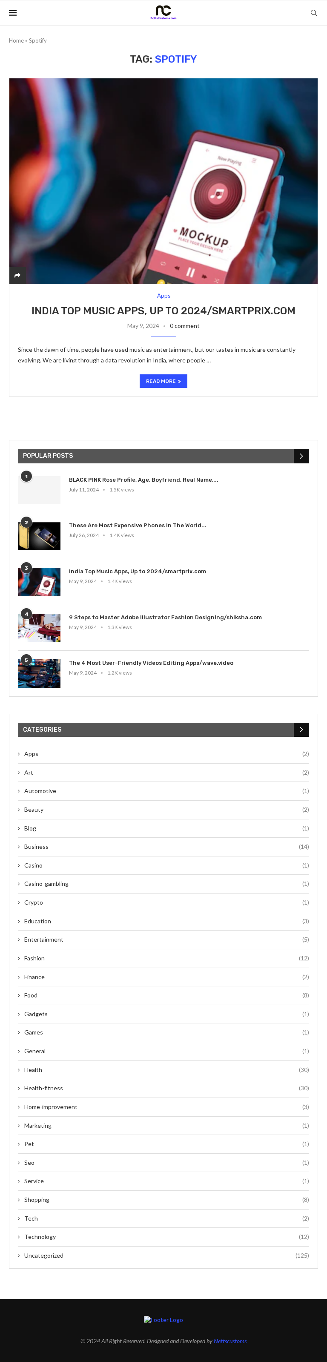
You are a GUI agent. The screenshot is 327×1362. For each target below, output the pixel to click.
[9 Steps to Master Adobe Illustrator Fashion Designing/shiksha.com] (39, 628)
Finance (166, 976)
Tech (166, 1218)
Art (166, 772)
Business (166, 846)
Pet (166, 1143)
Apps (166, 753)
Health (166, 1069)
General (166, 1051)
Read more (161, 381)
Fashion (166, 958)
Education (166, 921)
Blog (166, 828)
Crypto (166, 902)
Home (16, 40)
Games (166, 1032)
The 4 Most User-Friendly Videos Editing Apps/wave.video (151, 663)
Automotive (166, 790)
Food (166, 995)
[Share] (17, 275)
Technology (166, 1236)
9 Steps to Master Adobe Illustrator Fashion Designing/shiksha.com (165, 617)
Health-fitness (166, 1088)
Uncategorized (166, 1255)
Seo (166, 1162)
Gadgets (166, 1013)
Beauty (166, 809)
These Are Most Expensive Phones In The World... (138, 525)
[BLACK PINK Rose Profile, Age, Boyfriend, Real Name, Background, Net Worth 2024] (39, 490)
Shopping (166, 1199)
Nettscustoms (230, 1341)
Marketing (166, 1125)
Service (166, 1180)
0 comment (185, 325)
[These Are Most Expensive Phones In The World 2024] (39, 536)
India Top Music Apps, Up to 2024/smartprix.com (163, 311)
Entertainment (166, 939)
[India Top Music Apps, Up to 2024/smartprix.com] (163, 181)
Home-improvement (166, 1106)
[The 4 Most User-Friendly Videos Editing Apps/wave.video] (39, 673)
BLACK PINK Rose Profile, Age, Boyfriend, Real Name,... (143, 480)
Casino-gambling (166, 883)
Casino (166, 865)
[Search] (314, 12)
